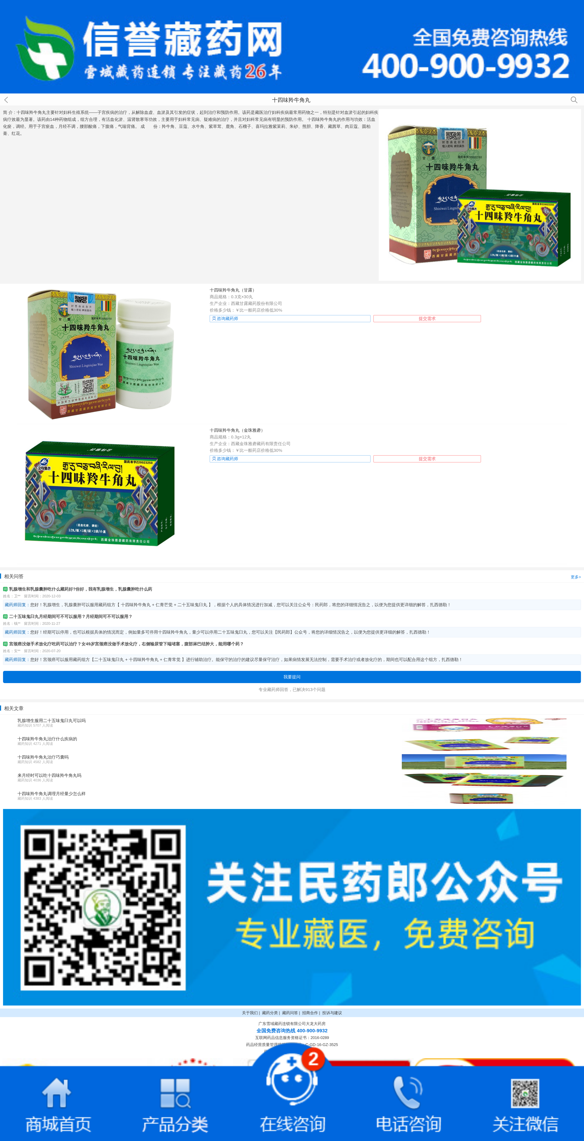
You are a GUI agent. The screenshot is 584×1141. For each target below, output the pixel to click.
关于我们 (250, 1013)
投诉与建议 (332, 1013)
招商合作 (310, 1013)
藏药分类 (270, 1013)
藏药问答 (290, 1013)
